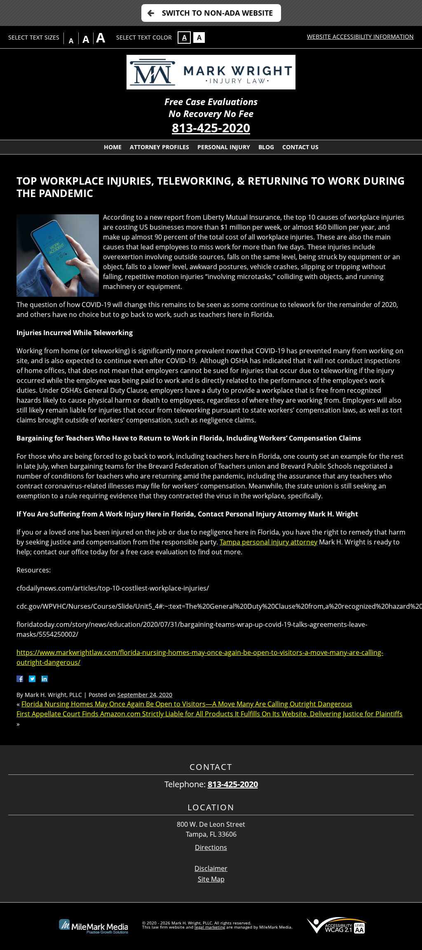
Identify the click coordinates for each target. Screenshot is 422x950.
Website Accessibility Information (360, 36)
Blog (266, 147)
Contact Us (300, 147)
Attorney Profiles (159, 147)
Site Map (211, 879)
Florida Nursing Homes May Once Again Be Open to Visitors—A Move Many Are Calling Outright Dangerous (186, 703)
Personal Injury (223, 147)
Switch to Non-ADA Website (217, 13)
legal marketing (210, 927)
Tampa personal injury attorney (268, 542)
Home (113, 147)
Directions (211, 847)
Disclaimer (211, 868)
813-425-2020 (211, 127)
